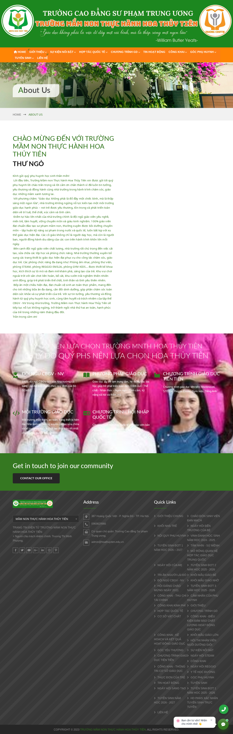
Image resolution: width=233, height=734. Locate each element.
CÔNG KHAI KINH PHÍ (171, 605)
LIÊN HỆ (42, 57)
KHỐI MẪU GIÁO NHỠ (204, 580)
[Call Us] (223, 709)
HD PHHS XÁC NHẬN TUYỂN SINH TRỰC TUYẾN (202, 702)
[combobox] (46, 518)
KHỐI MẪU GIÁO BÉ (203, 574)
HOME (21, 51)
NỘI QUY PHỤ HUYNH (171, 535)
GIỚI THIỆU (36, 51)
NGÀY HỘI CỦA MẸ (169, 565)
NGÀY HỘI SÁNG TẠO (171, 688)
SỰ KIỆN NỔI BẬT (61, 51)
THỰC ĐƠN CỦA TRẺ (171, 677)
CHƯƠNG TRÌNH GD (124, 51)
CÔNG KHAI (176, 51)
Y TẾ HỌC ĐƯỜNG (202, 671)
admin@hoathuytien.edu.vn (107, 541)
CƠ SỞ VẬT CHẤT (169, 616)
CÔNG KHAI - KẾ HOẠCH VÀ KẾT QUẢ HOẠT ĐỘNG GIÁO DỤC (169, 639)
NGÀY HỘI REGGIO (203, 666)
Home (17, 114)
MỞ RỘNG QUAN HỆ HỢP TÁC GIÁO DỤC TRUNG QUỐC (202, 555)
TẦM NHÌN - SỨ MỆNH (204, 545)
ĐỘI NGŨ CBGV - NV (170, 580)
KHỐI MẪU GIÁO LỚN (204, 634)
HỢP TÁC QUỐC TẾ (92, 51)
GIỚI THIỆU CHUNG (170, 516)
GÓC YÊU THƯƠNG (170, 650)
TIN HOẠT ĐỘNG (154, 51)
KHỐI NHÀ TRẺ (167, 525)
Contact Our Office (36, 478)
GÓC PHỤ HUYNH (202, 51)
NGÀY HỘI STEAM (202, 655)
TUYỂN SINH (23, 57)
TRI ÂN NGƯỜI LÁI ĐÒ (171, 574)
